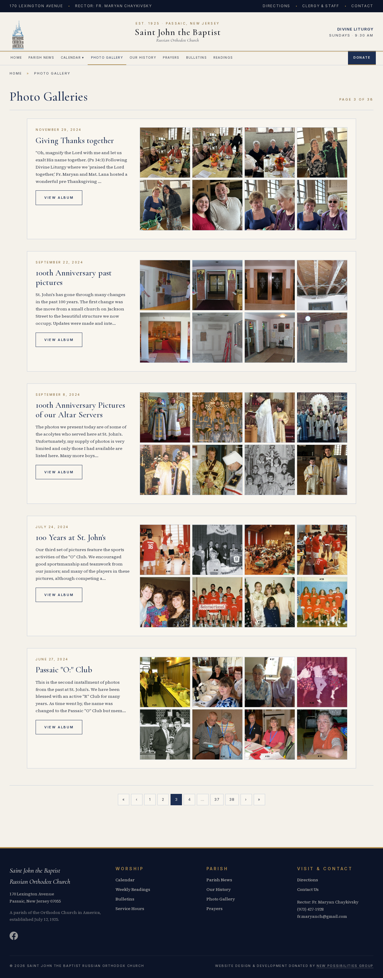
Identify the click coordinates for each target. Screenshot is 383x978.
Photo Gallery (107, 58)
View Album (59, 197)
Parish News (41, 58)
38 (232, 799)
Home (16, 58)
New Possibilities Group (345, 966)
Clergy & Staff (320, 6)
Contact (362, 6)
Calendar (72, 58)
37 (217, 799)
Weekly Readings (132, 889)
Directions (276, 6)
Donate (361, 58)
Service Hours (129, 909)
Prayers (171, 58)
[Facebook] (14, 937)
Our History (143, 58)
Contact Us (308, 889)
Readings (223, 58)
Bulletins (196, 58)
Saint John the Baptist (178, 32)
